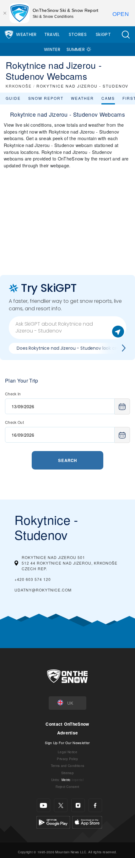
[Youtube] (43, 805)
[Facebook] (95, 805)
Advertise (67, 733)
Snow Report (45, 98)
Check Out (14, 422)
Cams (108, 98)
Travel (52, 34)
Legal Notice (67, 751)
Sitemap (67, 772)
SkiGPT (103, 34)
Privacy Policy (67, 758)
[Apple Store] (87, 821)
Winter (52, 49)
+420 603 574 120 (32, 579)
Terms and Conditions (67, 765)
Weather (26, 34)
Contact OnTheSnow (67, 724)
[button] (125, 34)
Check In (13, 393)
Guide (13, 98)
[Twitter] (61, 805)
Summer (76, 49)
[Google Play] (53, 821)
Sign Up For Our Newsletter (67, 742)
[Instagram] (78, 805)
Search (67, 460)
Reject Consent (67, 786)
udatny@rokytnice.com (43, 589)
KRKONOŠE (19, 86)
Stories (78, 34)
